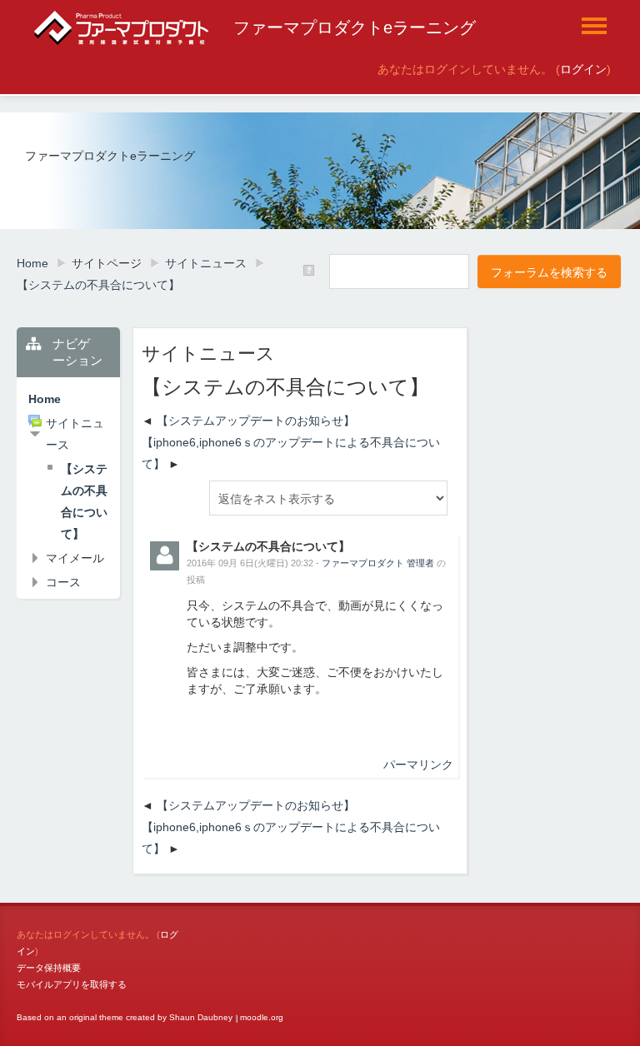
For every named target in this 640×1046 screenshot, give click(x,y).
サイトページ (107, 263)
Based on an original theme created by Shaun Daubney (124, 1017)
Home (44, 399)
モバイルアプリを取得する (72, 984)
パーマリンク (418, 764)
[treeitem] (68, 399)
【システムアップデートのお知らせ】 (256, 420)
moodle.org (261, 1017)
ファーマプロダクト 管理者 (378, 563)
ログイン (583, 69)
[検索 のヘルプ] (310, 270)
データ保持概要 (49, 968)
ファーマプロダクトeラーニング (354, 27)
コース (63, 582)
